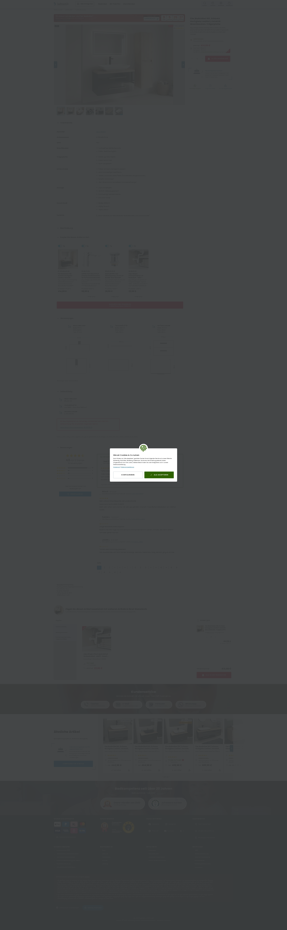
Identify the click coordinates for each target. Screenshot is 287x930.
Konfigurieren (128, 475)
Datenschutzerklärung (127, 467)
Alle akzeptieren (161, 475)
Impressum (116, 467)
